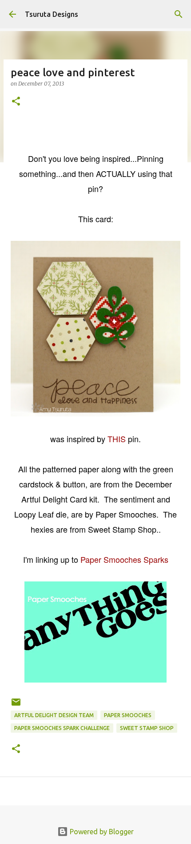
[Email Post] (16, 705)
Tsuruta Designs (51, 14)
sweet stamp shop (147, 728)
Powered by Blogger (101, 832)
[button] (16, 102)
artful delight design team (54, 715)
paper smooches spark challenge (62, 728)
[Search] (178, 14)
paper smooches (127, 715)
